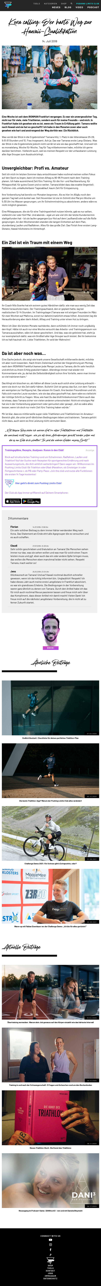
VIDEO (79, 7)
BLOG (68, 7)
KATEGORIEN (50, 3)
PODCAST (93, 7)
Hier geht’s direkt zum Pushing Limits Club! (38, 483)
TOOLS (36, 3)
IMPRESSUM (50, 1276)
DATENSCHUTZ (50, 1278)
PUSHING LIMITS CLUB (87, 3)
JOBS (50, 1273)
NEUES (56, 7)
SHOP (64, 3)
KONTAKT (50, 1271)
